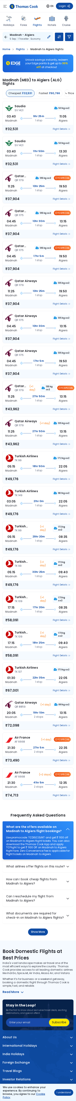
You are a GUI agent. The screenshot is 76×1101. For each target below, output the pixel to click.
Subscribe (59, 1022)
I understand (64, 1092)
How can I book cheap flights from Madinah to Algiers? (31, 881)
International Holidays (20, 1046)
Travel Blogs (12, 1071)
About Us (10, 1037)
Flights (37, 25)
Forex (23, 25)
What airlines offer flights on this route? (35, 866)
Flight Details (60, 129)
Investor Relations (17, 1079)
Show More (38, 932)
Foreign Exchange (16, 1063)
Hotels (52, 25)
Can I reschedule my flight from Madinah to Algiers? (30, 898)
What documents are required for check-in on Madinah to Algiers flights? (35, 915)
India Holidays (13, 1054)
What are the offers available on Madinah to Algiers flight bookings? (34, 829)
